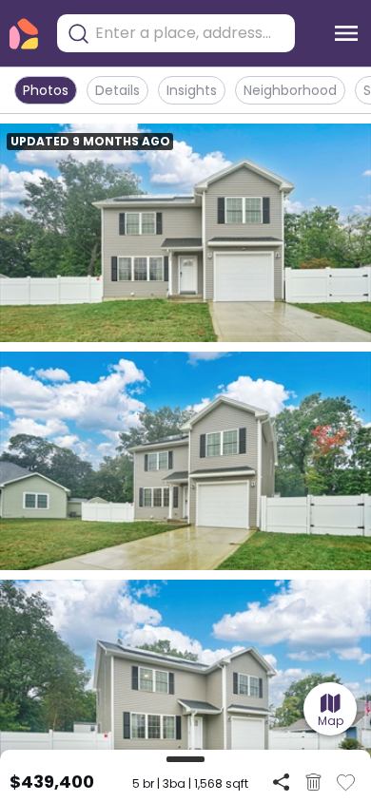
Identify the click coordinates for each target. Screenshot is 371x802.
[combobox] (190, 33)
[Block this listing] (313, 782)
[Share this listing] (281, 782)
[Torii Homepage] (24, 33)
